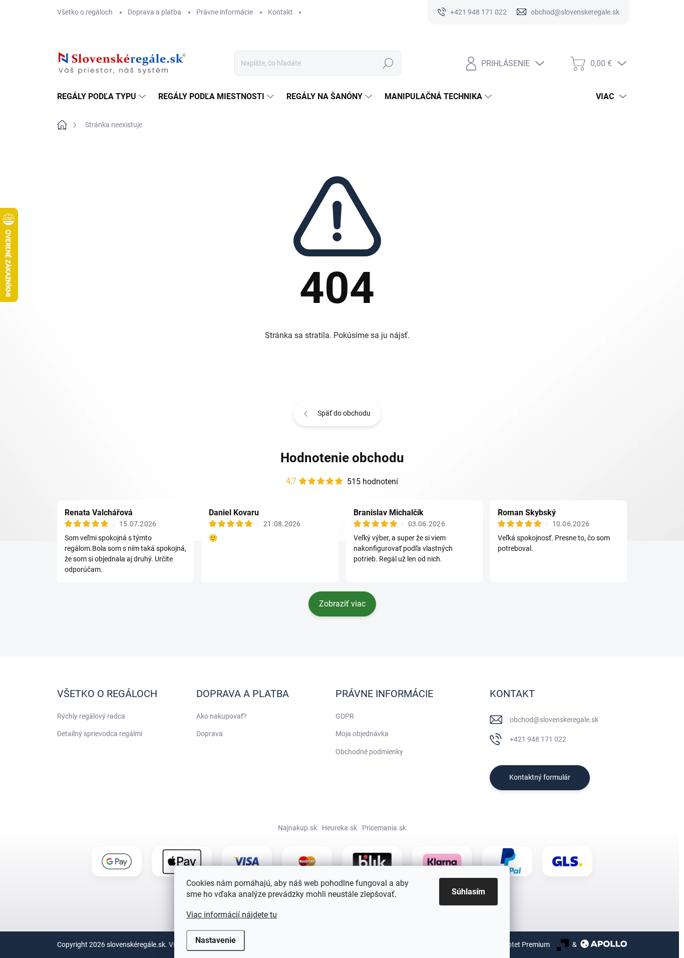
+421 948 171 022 (538, 739)
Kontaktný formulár (539, 777)
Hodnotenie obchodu (342, 457)
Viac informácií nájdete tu (231, 914)
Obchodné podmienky (369, 752)
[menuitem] (102, 97)
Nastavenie (215, 940)
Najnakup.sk (297, 828)
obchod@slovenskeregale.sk (554, 720)
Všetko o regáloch (85, 12)
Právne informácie (224, 12)
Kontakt (280, 12)
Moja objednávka (362, 734)
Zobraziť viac (342, 603)
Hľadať (388, 63)
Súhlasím (468, 891)
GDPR (344, 716)
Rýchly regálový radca (91, 716)
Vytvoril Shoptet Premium (510, 944)
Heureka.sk (339, 828)
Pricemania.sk (384, 828)
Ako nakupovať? (221, 716)
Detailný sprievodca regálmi (99, 734)
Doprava (209, 734)
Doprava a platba (154, 12)
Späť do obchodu (344, 413)
